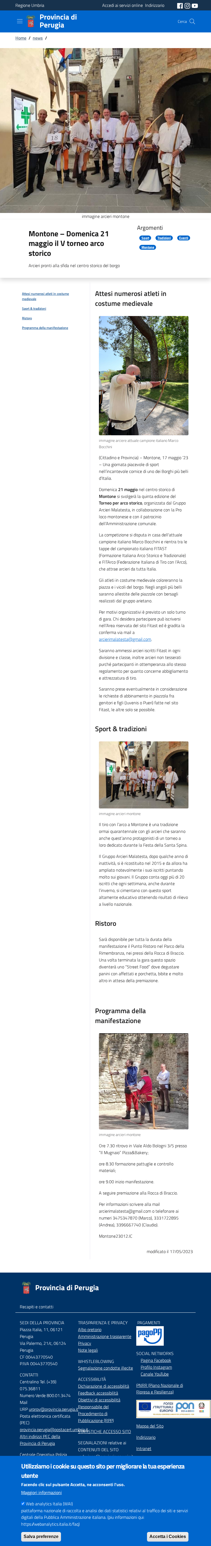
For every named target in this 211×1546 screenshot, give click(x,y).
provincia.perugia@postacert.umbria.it (54, 1429)
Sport (145, 237)
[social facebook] (180, 5)
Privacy (84, 1343)
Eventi (183, 237)
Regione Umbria (29, 5)
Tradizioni (164, 237)
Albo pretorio (89, 1329)
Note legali (88, 1350)
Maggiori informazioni (41, 1492)
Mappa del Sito (149, 1426)
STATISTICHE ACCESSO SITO (104, 1431)
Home (20, 38)
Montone (147, 247)
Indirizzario (146, 1437)
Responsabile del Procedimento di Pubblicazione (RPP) (96, 1413)
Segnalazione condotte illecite (105, 1368)
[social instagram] (188, 5)
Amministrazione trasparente (104, 1336)
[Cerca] (192, 21)
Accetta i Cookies (167, 1536)
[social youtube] (194, 5)
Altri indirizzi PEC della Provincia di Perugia (40, 1440)
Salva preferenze (41, 1536)
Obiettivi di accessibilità (99, 1400)
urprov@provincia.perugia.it (53, 1409)
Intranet (143, 1448)
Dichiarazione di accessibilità (103, 1386)
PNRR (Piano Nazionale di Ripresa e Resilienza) (159, 1388)
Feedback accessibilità (98, 1393)
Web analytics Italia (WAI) (49, 1503)
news (38, 38)
